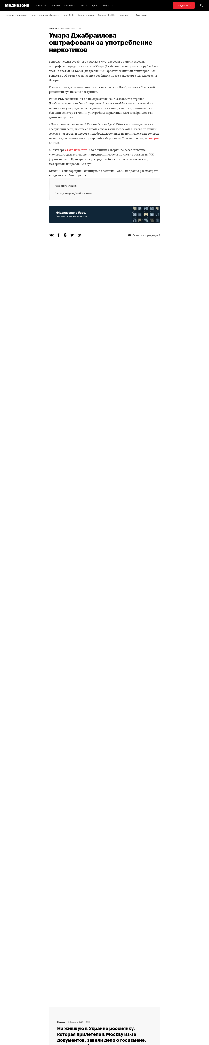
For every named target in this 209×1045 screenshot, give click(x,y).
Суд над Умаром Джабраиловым (74, 193)
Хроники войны (86, 14)
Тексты (84, 5)
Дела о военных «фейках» (45, 14)
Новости (41, 5)
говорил (154, 138)
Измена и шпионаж (16, 14)
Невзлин (123, 14)
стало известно (76, 150)
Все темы (141, 15)
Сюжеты (55, 5)
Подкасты (107, 5)
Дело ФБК (68, 14)
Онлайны (69, 5)
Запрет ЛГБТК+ (106, 14)
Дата (94, 5)
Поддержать (184, 5)
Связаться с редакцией (146, 235)
